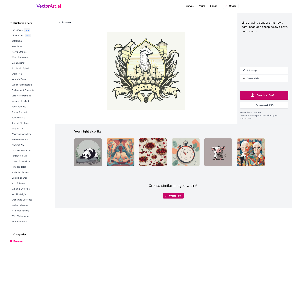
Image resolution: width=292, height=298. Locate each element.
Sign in (213, 6)
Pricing (201, 6)
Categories (20, 234)
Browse (190, 6)
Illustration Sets (22, 22)
